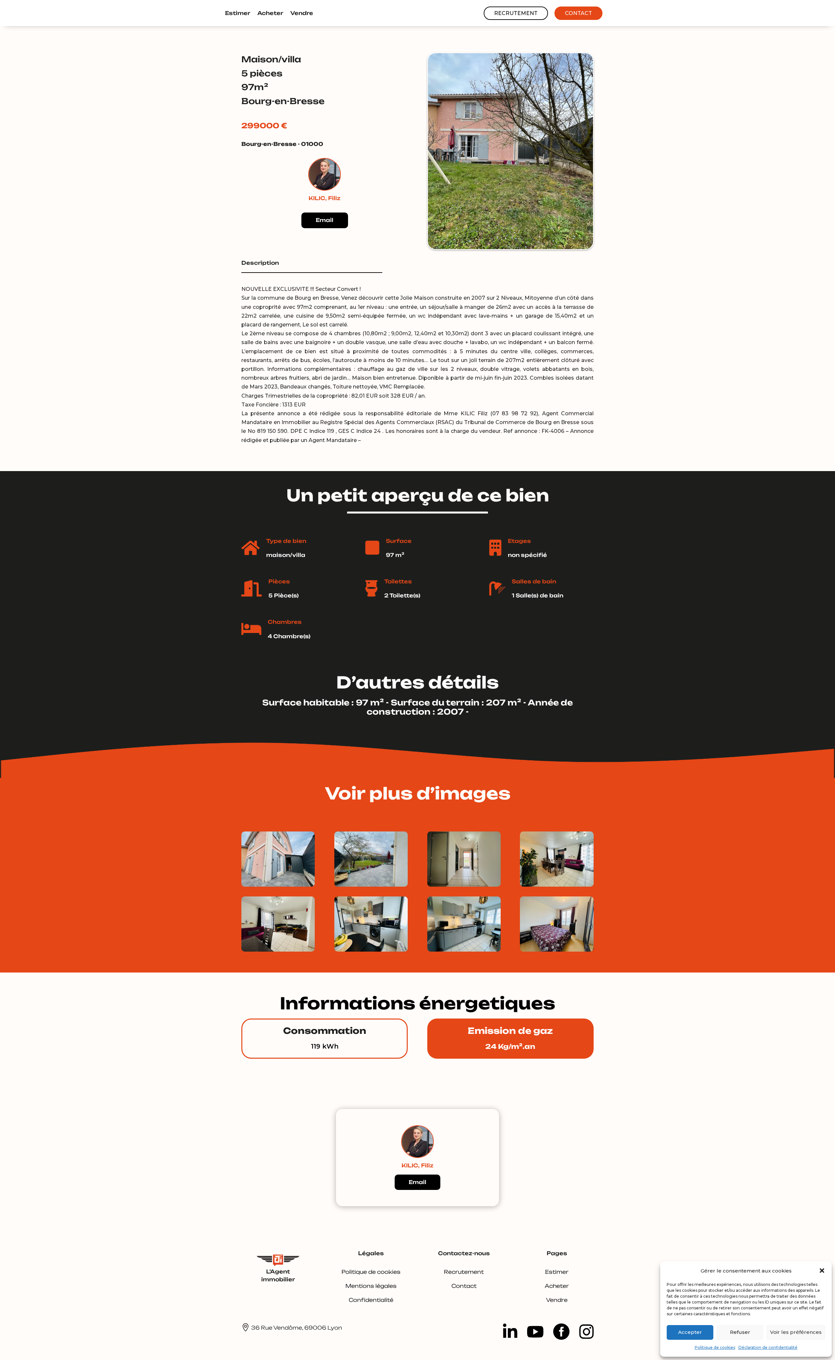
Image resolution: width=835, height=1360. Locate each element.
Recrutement (516, 13)
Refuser (740, 1332)
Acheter (270, 13)
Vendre (301, 13)
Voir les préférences (796, 1332)
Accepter (690, 1332)
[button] (822, 1270)
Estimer (237, 13)
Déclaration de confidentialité (767, 1347)
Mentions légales (371, 1286)
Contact (578, 13)
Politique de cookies (715, 1347)
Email (324, 220)
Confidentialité (371, 1300)
